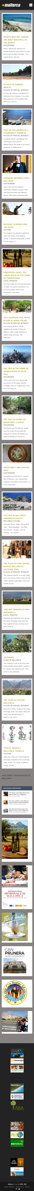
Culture (7, 230)
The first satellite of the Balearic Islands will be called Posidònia (19, 801)
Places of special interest (16, 90)
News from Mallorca (21, 804)
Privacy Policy (20, 1187)
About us (27, 1187)
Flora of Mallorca (12, 660)
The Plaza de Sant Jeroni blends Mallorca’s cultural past (17, 566)
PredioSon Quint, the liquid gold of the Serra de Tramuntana (17, 275)
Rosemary (9, 657)
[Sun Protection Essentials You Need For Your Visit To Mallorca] (6, 810)
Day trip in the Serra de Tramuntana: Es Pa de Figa (16, 371)
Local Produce (11, 281)
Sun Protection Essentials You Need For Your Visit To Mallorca (18, 809)
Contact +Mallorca (9, 1187)
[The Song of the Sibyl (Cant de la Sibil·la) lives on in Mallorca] (6, 794)
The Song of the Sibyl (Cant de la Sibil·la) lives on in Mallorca (19, 793)
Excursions (9, 45)
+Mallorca (10, 1184)
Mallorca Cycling (12, 521)
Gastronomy (9, 183)
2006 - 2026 (23, 1184)
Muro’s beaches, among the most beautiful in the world (16, 40)
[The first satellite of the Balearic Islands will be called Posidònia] (6, 802)
